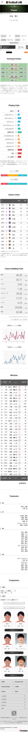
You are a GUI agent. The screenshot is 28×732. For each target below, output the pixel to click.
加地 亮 (24, 521)
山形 (11, 395)
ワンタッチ (9, 114)
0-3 (16, 401)
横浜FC (10, 471)
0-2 (16, 398)
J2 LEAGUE (3, 699)
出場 (19, 200)
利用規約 (3, 717)
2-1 (16, 395)
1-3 (16, 457)
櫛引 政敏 (24, 506)
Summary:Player (5, 686)
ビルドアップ (10, 146)
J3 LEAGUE (3, 702)
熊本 (11, 443)
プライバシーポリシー (14, 717)
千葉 (11, 406)
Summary (3, 705)
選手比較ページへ (14, 607)
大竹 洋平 (24, 539)
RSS (26, 52)
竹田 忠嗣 (24, 519)
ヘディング (9, 118)
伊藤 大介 (24, 536)
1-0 (16, 409)
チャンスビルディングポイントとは (18, 316)
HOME (1, 13)
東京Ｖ (10, 387)
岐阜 (11, 412)
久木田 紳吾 (23, 515)
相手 (10, 382)
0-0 (16, 440)
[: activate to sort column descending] (2, 201)
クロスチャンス (9, 139)
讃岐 (11, 392)
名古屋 (10, 468)
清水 (13, 234)
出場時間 (23, 382)
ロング (10, 121)
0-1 (16, 387)
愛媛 (11, 437)
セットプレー (8, 125)
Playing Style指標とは (12, 164)
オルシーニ (24, 562)
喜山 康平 (24, 541)
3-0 (16, 418)
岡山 (13, 205)
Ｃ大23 (13, 227)
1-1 (16, 392)
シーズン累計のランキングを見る (18, 319)
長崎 (11, 401)
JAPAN (17, 686)
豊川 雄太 (24, 569)
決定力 (12, 111)
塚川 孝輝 (24, 551)
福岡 (11, 474)
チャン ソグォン (22, 523)
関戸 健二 (24, 543)
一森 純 (24, 508)
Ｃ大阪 (13, 219)
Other (2, 708)
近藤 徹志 (24, 517)
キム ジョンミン (22, 558)
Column (3, 691)
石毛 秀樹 (24, 538)
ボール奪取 (11, 157)
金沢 (11, 389)
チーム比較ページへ (14, 603)
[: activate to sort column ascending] (5, 201)
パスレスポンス (9, 128)
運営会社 (22, 717)
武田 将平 (24, 547)
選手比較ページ (14, 630)
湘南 (11, 398)
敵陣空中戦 (11, 132)
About (16, 691)
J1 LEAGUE (3, 696)
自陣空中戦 (11, 149)
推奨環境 (7, 717)
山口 (11, 409)
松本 (11, 415)
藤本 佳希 (24, 565)
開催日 (5, 382)
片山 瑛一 (24, 564)
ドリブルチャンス (9, 135)
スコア (15, 382)
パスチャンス (10, 142)
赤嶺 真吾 (24, 567)
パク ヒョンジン (22, 545)
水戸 (11, 418)
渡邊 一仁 (24, 534)
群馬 (11, 463)
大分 (11, 404)
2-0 (16, 429)
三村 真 (24, 560)
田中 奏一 (24, 549)
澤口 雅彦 (24, 532)
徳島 (11, 451)
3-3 (16, 451)
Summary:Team (19, 681)
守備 (12, 153)
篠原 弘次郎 (23, 525)
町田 (11, 449)
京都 (11, 432)
